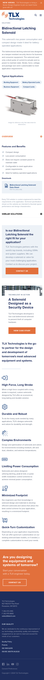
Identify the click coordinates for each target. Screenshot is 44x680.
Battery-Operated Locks (31, 82)
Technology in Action (19, 295)
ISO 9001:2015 (7, 648)
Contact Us (22, 271)
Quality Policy (7, 641)
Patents (5, 645)
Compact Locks (29, 87)
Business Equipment (11, 87)
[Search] (35, 15)
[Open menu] (40, 15)
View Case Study (22, 330)
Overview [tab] (7, 136)
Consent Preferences (9, 668)
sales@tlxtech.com (8, 616)
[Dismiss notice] (41, 2)
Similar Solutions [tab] (12, 213)
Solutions (6, 23)
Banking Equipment (11, 82)
